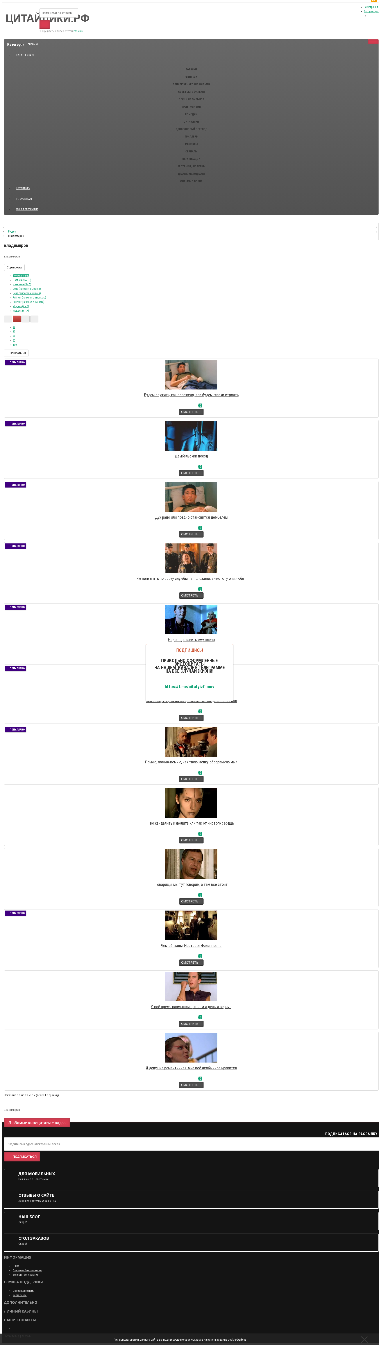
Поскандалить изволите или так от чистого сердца (191, 823)
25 (14, 331)
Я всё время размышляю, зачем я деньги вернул (191, 1006)
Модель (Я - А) (21, 310)
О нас (16, 1266)
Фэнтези (191, 77)
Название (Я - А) (22, 284)
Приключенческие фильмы (191, 84)
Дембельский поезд (191, 456)
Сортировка (14, 267)
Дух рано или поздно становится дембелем (191, 517)
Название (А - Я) (22, 280)
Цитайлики (191, 121)
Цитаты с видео (26, 55)
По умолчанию (21, 275)
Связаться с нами (23, 1290)
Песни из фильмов (191, 99)
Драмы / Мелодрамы (191, 173)
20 (14, 327)
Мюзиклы (191, 144)
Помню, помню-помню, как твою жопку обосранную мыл (191, 762)
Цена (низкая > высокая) (27, 288)
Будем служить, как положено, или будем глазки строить (191, 395)
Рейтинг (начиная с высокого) (29, 297)
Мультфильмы (191, 106)
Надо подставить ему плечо (191, 639)
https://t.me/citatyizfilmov (189, 686)
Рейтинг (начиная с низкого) (28, 302)
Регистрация (371, 7)
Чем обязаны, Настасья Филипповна (191, 945)
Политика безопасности (27, 1270)
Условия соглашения (26, 1274)
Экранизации (191, 159)
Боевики (191, 69)
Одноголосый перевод (191, 129)
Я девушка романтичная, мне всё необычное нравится (191, 1068)
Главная (33, 44)
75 (14, 340)
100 (15, 344)
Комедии (191, 114)
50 (14, 336)
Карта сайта (20, 1295)
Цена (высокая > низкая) (27, 293)
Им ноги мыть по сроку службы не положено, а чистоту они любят (191, 578)
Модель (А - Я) (21, 306)
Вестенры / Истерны (191, 166)
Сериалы (191, 151)
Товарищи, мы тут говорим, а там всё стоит (191, 884)
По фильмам (24, 198)
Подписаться (25, 1156)
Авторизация (371, 11)
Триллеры (191, 136)
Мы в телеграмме (28, 207)
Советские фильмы (191, 91)
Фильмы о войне (191, 181)
